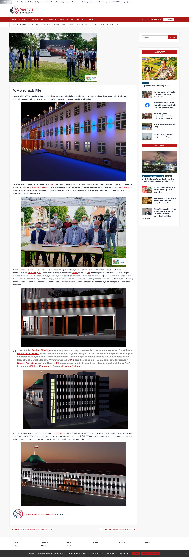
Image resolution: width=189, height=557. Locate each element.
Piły (39, 273)
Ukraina (80, 25)
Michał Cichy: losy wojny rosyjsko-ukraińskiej (101, 2)
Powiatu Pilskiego (26, 270)
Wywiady (70, 19)
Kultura (52, 19)
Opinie (61, 19)
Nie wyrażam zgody (150, 553)
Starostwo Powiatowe (38, 187)
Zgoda (135, 553)
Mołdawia (47, 25)
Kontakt (92, 19)
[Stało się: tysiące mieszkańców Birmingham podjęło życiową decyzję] (147, 116)
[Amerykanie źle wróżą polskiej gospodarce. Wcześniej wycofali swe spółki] (147, 200)
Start (13, 19)
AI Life (43, 19)
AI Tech (35, 19)
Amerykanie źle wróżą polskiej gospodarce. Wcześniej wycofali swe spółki (165, 200)
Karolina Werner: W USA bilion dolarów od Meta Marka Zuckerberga (165, 94)
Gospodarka (24, 19)
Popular (168, 176)
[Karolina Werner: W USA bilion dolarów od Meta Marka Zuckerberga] (147, 94)
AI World (14, 25)
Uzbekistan (99, 25)
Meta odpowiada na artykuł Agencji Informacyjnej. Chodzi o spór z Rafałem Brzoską (165, 105)
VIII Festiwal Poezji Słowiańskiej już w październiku (33, 529)
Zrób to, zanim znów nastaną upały (67, 2)
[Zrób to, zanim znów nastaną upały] (147, 127)
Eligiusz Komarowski (28, 353)
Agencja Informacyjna (35, 514)
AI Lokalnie (82, 19)
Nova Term (32, 273)
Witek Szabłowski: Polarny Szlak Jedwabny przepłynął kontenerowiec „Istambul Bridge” (158, 180)
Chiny (31, 25)
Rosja (64, 25)
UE (86, 25)
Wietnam (109, 25)
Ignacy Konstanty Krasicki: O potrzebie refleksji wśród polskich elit (164, 189)
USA (90, 25)
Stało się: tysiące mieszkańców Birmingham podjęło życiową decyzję (26, 2)
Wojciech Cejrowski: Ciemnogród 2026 (156, 86)
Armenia (23, 25)
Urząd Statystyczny (124, 187)
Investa (75, 273)
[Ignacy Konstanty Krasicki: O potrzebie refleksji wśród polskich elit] (147, 190)
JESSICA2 (58, 433)
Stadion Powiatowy (27, 363)
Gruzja (38, 25)
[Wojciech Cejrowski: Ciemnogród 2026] (159, 68)
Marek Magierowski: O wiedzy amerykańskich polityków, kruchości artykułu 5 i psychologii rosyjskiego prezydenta (159, 214)
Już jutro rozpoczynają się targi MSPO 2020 (116, 529)
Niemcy (56, 25)
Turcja (71, 25)
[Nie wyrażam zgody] (186, 554)
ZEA (116, 25)
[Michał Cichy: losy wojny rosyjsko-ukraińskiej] (147, 137)
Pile (51, 96)
